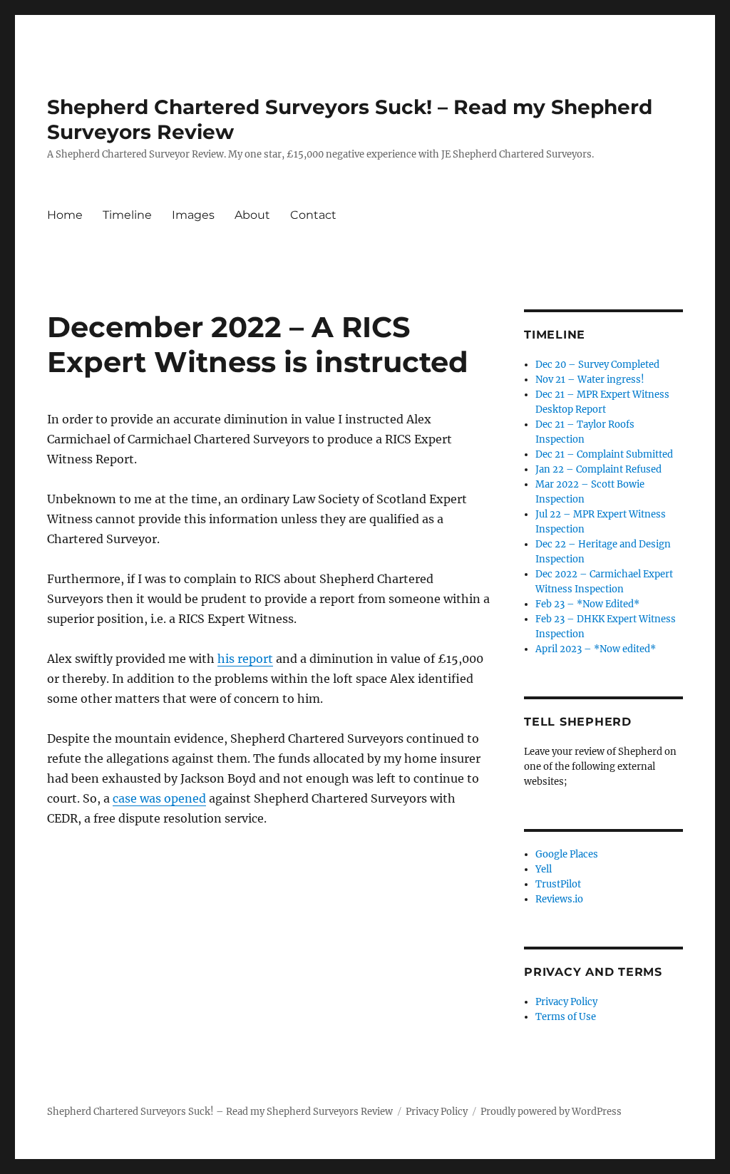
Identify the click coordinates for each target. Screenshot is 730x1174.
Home (65, 215)
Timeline (127, 215)
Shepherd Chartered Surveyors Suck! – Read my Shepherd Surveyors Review (220, 1112)
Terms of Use (565, 1017)
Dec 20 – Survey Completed (597, 365)
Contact (313, 215)
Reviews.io (559, 899)
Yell (543, 869)
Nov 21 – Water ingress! (589, 380)
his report (245, 659)
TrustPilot (558, 884)
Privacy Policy (566, 1002)
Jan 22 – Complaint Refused (598, 469)
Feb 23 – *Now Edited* (587, 604)
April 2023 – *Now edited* (595, 649)
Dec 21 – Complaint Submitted (604, 454)
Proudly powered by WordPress (551, 1112)
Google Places (566, 854)
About (252, 215)
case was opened (159, 798)
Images (193, 215)
